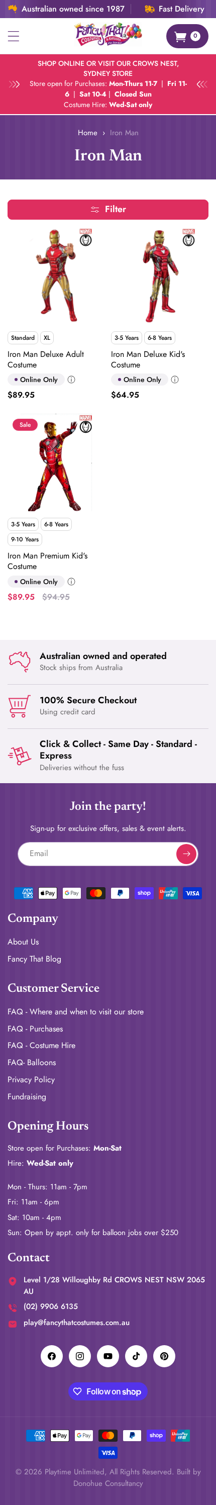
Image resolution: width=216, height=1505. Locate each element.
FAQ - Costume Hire (41, 1045)
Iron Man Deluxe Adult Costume (46, 359)
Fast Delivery (181, 9)
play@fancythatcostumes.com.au (77, 1322)
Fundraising (27, 1096)
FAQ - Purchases (35, 1028)
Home (87, 132)
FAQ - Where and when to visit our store (76, 1011)
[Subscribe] (186, 854)
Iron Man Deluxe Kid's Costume (148, 359)
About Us (23, 942)
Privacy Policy (31, 1079)
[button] (14, 36)
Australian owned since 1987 (73, 9)
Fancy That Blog (34, 959)
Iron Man (124, 132)
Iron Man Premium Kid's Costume (47, 561)
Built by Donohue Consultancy (137, 1477)
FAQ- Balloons (32, 1062)
